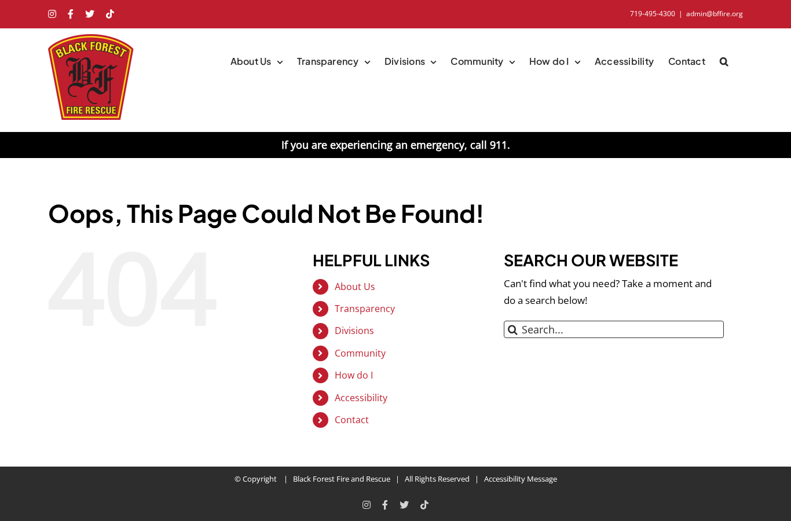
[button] (724, 61)
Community (360, 353)
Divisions (354, 330)
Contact (352, 419)
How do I (354, 375)
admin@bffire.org (714, 14)
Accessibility (361, 397)
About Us (355, 286)
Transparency (365, 308)
